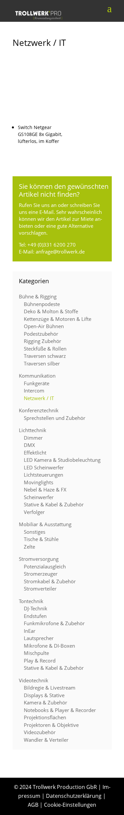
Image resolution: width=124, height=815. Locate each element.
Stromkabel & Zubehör (50, 581)
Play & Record (40, 660)
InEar (29, 631)
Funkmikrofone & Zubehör (54, 623)
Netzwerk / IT (39, 398)
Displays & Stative (44, 695)
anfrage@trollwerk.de (60, 251)
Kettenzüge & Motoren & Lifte (57, 319)
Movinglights (38, 482)
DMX (29, 445)
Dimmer (33, 437)
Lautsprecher (39, 638)
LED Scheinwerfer (44, 467)
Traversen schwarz (45, 356)
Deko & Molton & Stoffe (51, 311)
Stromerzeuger (41, 573)
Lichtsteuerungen (43, 474)
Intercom (34, 390)
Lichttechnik (32, 430)
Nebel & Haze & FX (45, 489)
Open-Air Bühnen (44, 326)
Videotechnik (33, 680)
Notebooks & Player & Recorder (60, 710)
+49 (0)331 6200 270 (51, 244)
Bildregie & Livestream (49, 687)
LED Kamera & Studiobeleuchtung (62, 460)
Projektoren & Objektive (51, 725)
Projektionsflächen (45, 717)
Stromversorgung (39, 559)
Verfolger (34, 512)
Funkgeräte (36, 383)
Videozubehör (40, 732)
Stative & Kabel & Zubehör (54, 504)
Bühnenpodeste (42, 304)
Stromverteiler (40, 588)
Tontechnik (31, 601)
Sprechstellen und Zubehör (54, 418)
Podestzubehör (41, 333)
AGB (33, 804)
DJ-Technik (35, 608)
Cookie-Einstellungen (70, 804)
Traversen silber (42, 363)
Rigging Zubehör (42, 341)
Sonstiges (34, 531)
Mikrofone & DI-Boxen (49, 645)
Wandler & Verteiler (46, 739)
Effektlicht (35, 452)
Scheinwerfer (39, 497)
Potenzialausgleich (45, 566)
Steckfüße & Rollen (45, 348)
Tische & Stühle (41, 539)
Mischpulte (36, 653)
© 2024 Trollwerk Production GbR (55, 787)
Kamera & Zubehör (45, 702)
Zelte (29, 546)
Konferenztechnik (39, 410)
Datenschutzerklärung (74, 795)
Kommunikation (37, 375)
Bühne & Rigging (38, 296)
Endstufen (35, 616)
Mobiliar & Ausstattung (45, 524)
